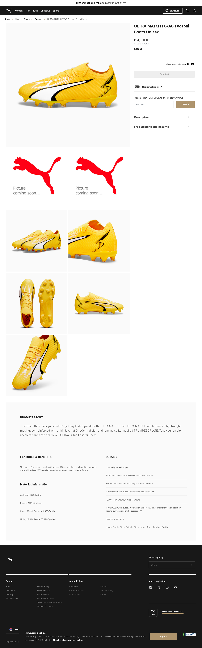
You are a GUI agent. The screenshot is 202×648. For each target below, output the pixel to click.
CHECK (185, 104)
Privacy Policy (43, 590)
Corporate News (76, 590)
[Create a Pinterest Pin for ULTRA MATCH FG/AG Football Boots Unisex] (192, 64)
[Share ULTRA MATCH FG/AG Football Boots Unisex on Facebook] (188, 64)
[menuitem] (18, 10)
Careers (104, 594)
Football (38, 19)
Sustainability (106, 590)
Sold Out (164, 74)
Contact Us (11, 590)
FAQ (8, 586)
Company (73, 586)
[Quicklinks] (194, 10)
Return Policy (43, 586)
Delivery (9, 594)
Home (7, 19)
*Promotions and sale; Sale (49, 602)
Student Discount (45, 606)
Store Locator (12, 598)
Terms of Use (43, 594)
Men (17, 19)
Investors (104, 586)
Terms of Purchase (45, 598)
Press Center (75, 594)
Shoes (27, 19)
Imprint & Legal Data (15, 641)
